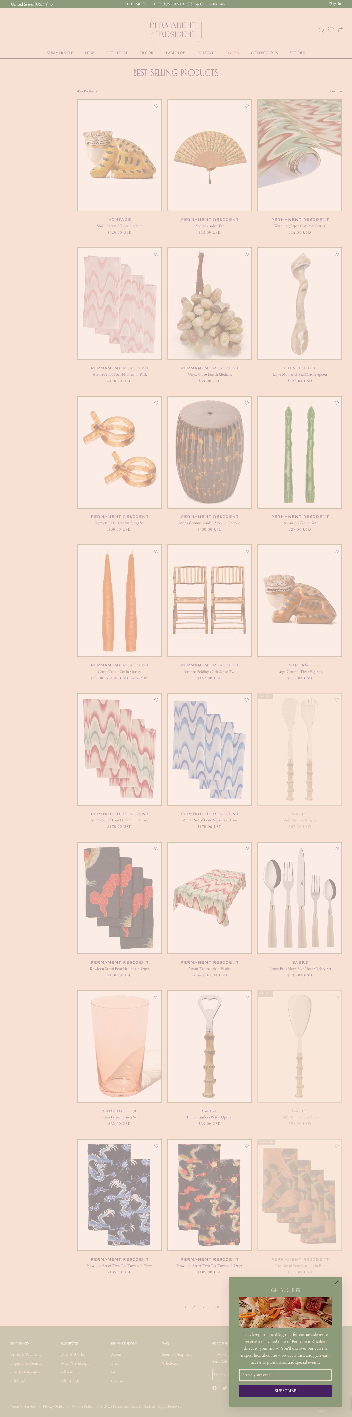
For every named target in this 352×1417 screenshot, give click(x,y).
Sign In (335, 3)
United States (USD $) (30, 4)
